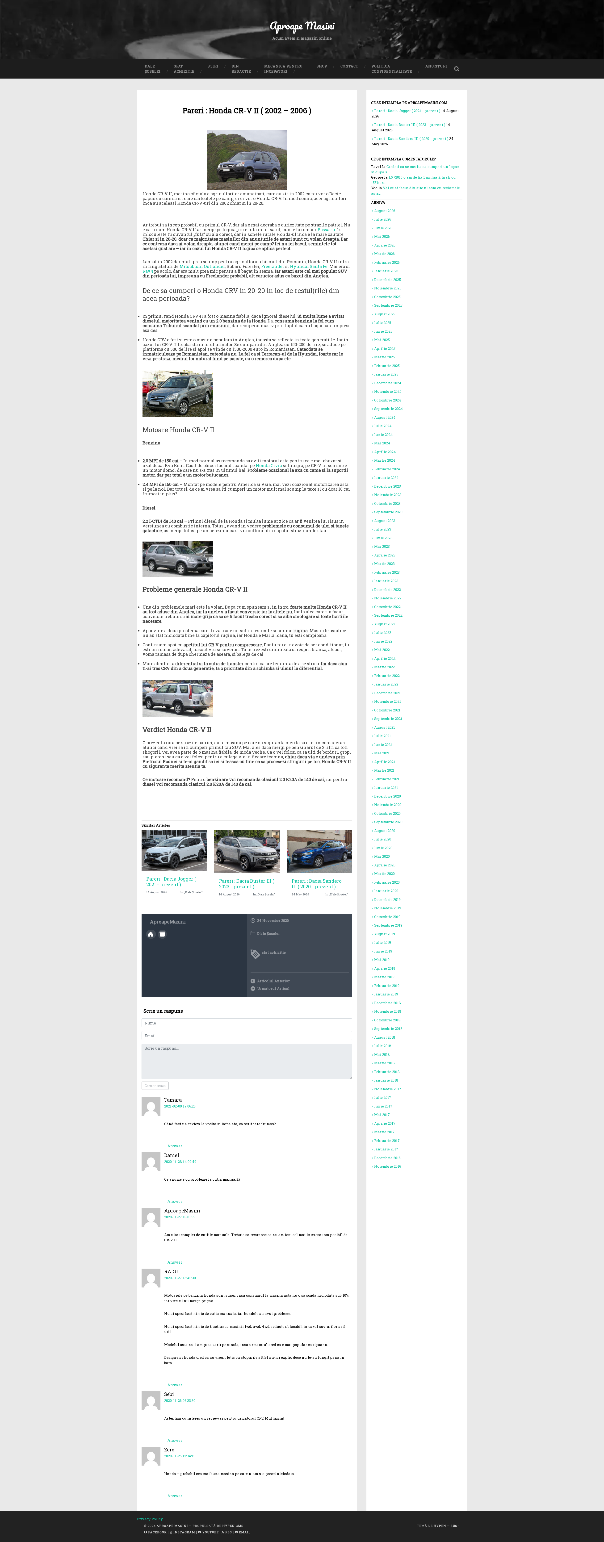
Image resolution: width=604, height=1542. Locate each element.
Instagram (183, 1532)
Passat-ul (327, 229)
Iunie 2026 (383, 228)
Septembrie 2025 (388, 305)
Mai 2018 (382, 1054)
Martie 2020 (384, 873)
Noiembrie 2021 (387, 701)
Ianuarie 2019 (386, 994)
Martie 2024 (384, 460)
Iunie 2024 (383, 434)
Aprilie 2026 (384, 245)
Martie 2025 (384, 357)
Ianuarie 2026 (386, 270)
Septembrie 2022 (388, 615)
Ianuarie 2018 (386, 1080)
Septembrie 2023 (388, 512)
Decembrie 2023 (387, 486)
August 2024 (385, 417)
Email (244, 1532)
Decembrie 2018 (387, 1002)
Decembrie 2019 (387, 899)
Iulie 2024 (383, 425)
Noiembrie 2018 (387, 1011)
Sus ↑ (455, 1526)
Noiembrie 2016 (387, 1166)
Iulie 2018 (382, 1045)
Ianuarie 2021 (386, 787)
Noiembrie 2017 (387, 1089)
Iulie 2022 (382, 632)
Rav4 (148, 271)
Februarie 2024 (387, 469)
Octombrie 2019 (387, 916)
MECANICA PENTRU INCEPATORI (283, 69)
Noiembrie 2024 (388, 391)
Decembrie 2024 (387, 382)
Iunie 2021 (383, 744)
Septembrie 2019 (388, 925)
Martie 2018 (384, 1063)
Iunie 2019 (383, 951)
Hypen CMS (232, 1526)
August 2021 (384, 727)
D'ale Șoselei (268, 933)
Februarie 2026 (387, 262)
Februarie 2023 (387, 572)
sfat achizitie (274, 952)
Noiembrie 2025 (387, 288)
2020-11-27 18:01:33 (179, 1217)
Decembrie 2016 (387, 1157)
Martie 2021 (384, 770)
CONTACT (349, 66)
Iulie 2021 (382, 735)
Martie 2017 (384, 1131)
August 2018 (384, 1037)
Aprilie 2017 (384, 1123)
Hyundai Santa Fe (308, 266)
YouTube (210, 1532)
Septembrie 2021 (388, 718)
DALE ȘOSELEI (153, 69)
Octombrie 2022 (387, 606)
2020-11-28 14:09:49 (180, 1161)
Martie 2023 (384, 563)
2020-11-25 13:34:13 (179, 1456)
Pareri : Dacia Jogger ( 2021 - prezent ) (171, 881)
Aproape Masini (172, 1526)
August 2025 (384, 314)
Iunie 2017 (383, 1106)
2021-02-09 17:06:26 (180, 1106)
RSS (228, 1532)
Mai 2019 (382, 959)
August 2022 (384, 624)
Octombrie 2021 (387, 710)
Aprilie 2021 (384, 761)
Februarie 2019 (386, 985)
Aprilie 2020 (384, 865)
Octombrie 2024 (387, 400)
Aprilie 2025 (384, 348)
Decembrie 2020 (387, 796)
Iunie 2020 (383, 847)
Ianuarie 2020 (386, 890)
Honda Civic (269, 465)
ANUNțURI (436, 66)
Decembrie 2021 (387, 692)
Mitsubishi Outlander (202, 266)
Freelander (272, 266)
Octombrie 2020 (387, 813)
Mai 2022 (382, 649)
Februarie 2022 (387, 675)
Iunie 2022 (383, 641)
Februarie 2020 (387, 882)
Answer (174, 1145)
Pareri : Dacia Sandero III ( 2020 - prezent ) (317, 884)
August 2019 (384, 934)
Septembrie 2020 (388, 821)
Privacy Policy (150, 1519)
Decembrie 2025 (387, 279)
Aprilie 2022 (384, 658)
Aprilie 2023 (384, 555)
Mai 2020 (382, 856)
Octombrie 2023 (387, 503)
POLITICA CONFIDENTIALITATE (392, 69)
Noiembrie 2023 (387, 494)
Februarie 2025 (387, 365)
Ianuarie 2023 (386, 580)
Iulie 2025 (382, 322)
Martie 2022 (384, 666)
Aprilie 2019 (384, 968)
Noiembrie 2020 (387, 804)
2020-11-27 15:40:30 (180, 1277)
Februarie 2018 (387, 1071)
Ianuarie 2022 (386, 684)
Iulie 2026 (382, 219)
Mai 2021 (382, 753)
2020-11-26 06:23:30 (179, 1400)
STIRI (213, 66)
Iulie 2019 (382, 942)
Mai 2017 (382, 1114)
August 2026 (384, 210)
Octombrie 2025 (387, 296)
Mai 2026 (382, 236)
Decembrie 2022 (387, 589)
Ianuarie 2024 (386, 477)
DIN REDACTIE (241, 69)
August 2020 (384, 830)
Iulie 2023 (382, 529)
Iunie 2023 (383, 537)
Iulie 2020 (382, 839)
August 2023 (384, 520)
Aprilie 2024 (385, 451)
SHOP (322, 66)
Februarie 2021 (386, 779)
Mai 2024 (382, 443)
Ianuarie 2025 (386, 374)
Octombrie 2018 (387, 1020)
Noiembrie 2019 (387, 908)
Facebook (157, 1532)
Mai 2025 (382, 339)
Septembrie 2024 (388, 408)
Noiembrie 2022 (387, 598)
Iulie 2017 (382, 1097)
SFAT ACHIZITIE (184, 69)
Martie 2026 (384, 253)
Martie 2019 (384, 976)
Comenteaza (155, 1085)
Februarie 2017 (387, 1140)
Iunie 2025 (383, 331)
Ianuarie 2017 (386, 1149)
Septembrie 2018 (388, 1028)
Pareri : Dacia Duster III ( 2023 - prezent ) (246, 884)
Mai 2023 (382, 546)
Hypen (440, 1526)
